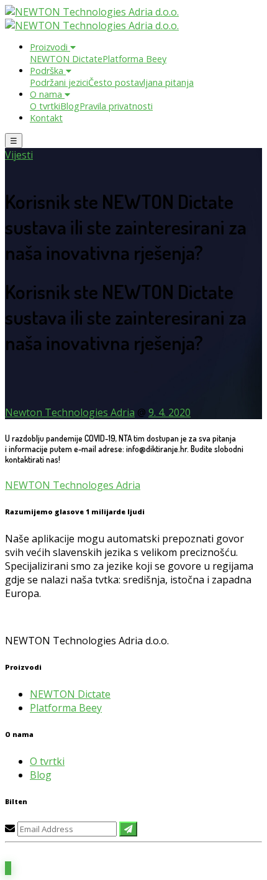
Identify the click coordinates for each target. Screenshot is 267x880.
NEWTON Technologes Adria (72, 485)
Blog (69, 106)
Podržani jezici (59, 82)
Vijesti (19, 155)
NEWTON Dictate (66, 59)
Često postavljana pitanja (141, 82)
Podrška (48, 70)
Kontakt (46, 118)
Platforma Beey (134, 59)
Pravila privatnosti (116, 106)
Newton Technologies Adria (70, 412)
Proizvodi (50, 47)
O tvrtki (45, 106)
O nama (47, 94)
